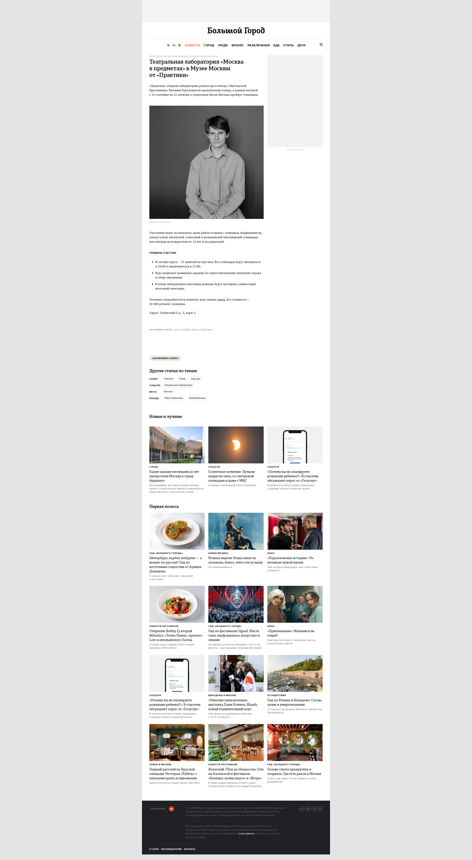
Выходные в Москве (222, 695)
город (182, 378)
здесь (221, 299)
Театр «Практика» (173, 398)
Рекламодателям (171, 849)
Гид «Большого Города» (166, 553)
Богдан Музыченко (176, 56)
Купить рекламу (295, 149)
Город (153, 467)
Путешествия (276, 695)
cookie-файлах (246, 833)
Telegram (316, 808)
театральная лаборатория (178, 385)
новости (168, 378)
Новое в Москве (160, 764)
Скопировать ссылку (165, 358)
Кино (271, 553)
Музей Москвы (197, 398)
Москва (168, 391)
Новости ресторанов (163, 626)
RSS (322, 808)
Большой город (158, 809)
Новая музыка (218, 553)
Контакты (189, 849)
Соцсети (214, 467)
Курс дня (156, 56)
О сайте (154, 849)
